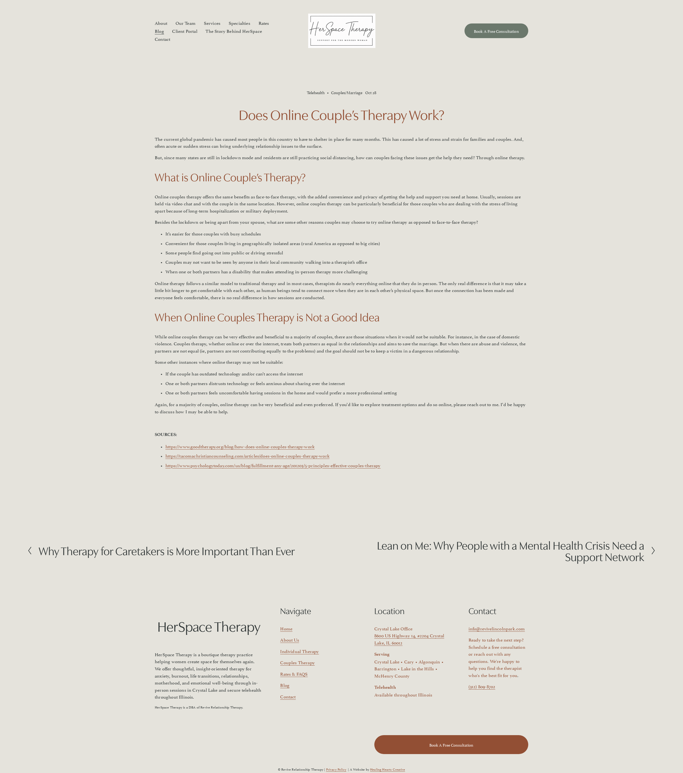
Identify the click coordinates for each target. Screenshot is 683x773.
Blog (159, 30)
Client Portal (184, 30)
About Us (289, 639)
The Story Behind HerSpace (233, 30)
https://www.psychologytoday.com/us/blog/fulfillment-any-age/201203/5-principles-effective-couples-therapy (273, 465)
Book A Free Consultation (496, 31)
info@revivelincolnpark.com (496, 628)
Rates (264, 22)
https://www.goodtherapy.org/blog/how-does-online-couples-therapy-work (240, 446)
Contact (162, 38)
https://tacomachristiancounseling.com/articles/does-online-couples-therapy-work (247, 455)
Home (286, 628)
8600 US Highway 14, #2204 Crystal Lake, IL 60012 (409, 639)
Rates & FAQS (294, 673)
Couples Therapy (297, 662)
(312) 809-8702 (481, 686)
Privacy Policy (336, 769)
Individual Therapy (299, 650)
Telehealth (316, 92)
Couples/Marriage (346, 92)
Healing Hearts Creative (387, 769)
